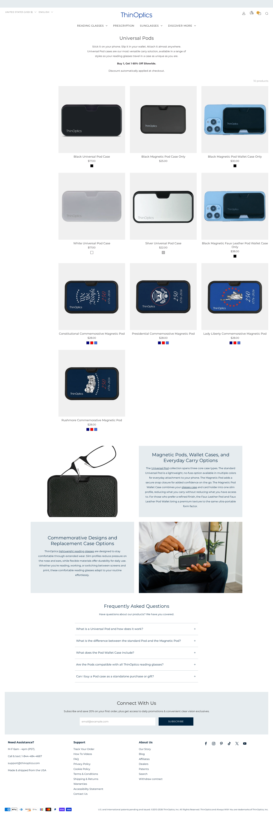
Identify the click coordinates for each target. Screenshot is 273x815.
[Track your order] (251, 12)
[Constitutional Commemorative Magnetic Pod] (91, 296)
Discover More (180, 25)
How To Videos (82, 754)
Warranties (80, 783)
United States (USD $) (19, 12)
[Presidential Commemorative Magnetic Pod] (163, 296)
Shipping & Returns (85, 779)
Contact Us (80, 793)
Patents (144, 769)
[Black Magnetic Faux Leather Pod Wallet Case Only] (234, 206)
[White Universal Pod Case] (91, 206)
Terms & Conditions (85, 773)
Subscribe (176, 721)
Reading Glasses (90, 25)
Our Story (145, 749)
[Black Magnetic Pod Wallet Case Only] (234, 119)
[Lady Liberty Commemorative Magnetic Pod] (234, 296)
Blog (142, 754)
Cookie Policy (81, 769)
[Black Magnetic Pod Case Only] (163, 119)
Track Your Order (83, 749)
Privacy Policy (82, 763)
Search (143, 773)
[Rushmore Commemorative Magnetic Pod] (91, 383)
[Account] (243, 13)
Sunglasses (149, 25)
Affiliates (144, 759)
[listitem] (136, 4)
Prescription (123, 25)
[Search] (266, 13)
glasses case (189, 487)
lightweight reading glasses (76, 551)
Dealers (143, 763)
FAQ (76, 759)
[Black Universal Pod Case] (91, 119)
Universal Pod (160, 468)
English (44, 12)
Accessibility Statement (88, 788)
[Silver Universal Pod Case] (163, 206)
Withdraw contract (151, 779)
